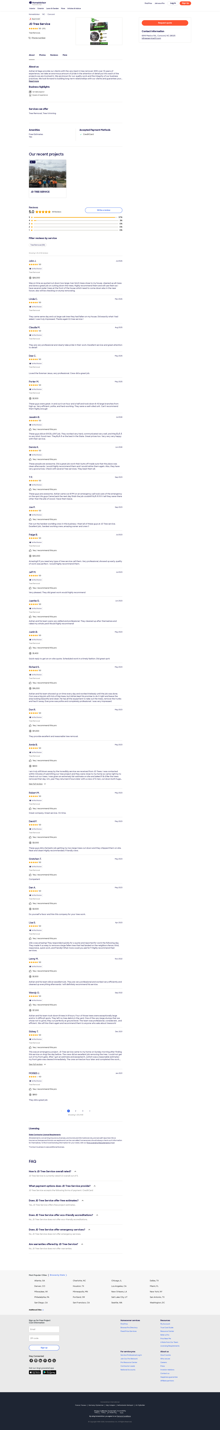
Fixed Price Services (129, 1331)
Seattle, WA (116, 1302)
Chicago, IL (116, 1280)
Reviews (54, 55)
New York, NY (156, 1291)
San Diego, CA (41, 1302)
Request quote (165, 23)
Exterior (41, 8)
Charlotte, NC (79, 1280)
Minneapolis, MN (80, 1291)
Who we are (165, 1359)
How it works (165, 1355)
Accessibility (121, 1412)
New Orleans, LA (119, 1291)
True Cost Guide (166, 1328)
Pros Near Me (165, 1339)
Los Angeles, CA (118, 1286)
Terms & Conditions (124, 1416)
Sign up (44, 1347)
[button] (47, 178)
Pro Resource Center (129, 1362)
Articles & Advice (74, 8)
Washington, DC (157, 1302)
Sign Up (185, 3)
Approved (36, 19)
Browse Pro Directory (129, 1328)
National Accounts (128, 1370)
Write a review (103, 210)
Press (162, 1366)
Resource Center (167, 1331)
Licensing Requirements (169, 1346)
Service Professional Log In (131, 1355)
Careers (163, 1362)
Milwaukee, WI (41, 1291)
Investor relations (167, 1370)
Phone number (39, 38)
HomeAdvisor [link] (34, 14)
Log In (173, 3)
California (103, 1411)
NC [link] (43, 14)
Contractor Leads (128, 1366)
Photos (42, 55)
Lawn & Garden (52, 8)
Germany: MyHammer (96, 1405)
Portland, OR (79, 1297)
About (32, 55)
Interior (32, 8)
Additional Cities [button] (35, 1310)
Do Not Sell (112, 1411)
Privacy (96, 1411)
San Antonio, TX (157, 1297)
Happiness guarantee (169, 1377)
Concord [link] (51, 14)
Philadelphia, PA (41, 1297)
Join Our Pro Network (129, 1359)
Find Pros (124, 1324)
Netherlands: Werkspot (125, 1405)
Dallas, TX (154, 1280)
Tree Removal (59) (37, 245)
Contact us (164, 1373)
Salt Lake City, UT (119, 1297)
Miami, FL (154, 1286)
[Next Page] (89, 1111)
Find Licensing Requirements (98, 1143)
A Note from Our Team (169, 1342)
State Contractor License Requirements (45, 1135)
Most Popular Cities (38, 1275)
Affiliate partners (167, 1381)
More (63, 8)
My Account (165, 1324)
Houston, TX (78, 1286)
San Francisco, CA (81, 1302)
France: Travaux (80, 1405)
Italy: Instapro (110, 1405)
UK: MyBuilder (140, 1405)
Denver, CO (39, 1286)
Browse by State (57, 1275)
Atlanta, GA (39, 1280)
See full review (36, 784)
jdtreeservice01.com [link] (151, 38)
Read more (34, 81)
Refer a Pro (164, 1335)
